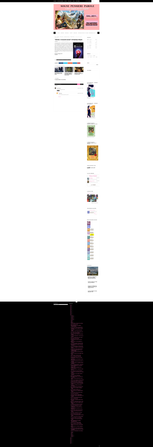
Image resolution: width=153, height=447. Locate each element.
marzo (72, 434)
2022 (71, 309)
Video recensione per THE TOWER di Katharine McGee (76, 325)
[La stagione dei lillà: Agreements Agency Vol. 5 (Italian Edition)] (95, 201)
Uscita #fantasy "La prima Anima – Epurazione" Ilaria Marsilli (58, 74)
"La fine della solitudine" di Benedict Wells (77, 343)
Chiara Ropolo (59, 88)
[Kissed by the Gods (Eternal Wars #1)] (94, 196)
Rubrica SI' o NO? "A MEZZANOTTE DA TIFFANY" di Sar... (76, 367)
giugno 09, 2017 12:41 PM (80, 93)
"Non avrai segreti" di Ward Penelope (76, 423)
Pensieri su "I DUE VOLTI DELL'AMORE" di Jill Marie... (77, 353)
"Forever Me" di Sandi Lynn (74, 393)
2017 (71, 314)
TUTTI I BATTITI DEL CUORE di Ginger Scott (77, 331)
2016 (71, 437)
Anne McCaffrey (91, 178)
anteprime (58, 59)
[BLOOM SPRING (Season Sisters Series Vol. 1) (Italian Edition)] (95, 196)
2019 (71, 312)
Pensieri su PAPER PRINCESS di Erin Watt (76, 397)
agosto (72, 320)
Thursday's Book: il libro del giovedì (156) (76, 409)
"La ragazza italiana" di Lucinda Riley (76, 417)
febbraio (72, 435)
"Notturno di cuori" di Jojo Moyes (75, 375)
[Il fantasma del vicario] (94, 201)
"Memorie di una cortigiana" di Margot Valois (76, 388)
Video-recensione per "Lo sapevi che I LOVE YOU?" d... (77, 369)
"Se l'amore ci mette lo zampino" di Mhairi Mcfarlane (77, 328)
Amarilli (90, 211)
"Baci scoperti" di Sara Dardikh (75, 332)
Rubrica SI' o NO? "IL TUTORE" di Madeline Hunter (77, 426)
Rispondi (58, 90)
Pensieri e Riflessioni (90, 55)
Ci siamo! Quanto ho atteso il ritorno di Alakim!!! (76, 340)
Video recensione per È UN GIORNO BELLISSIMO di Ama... (76, 421)
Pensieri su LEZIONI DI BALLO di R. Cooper (76, 337)
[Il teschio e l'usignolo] (88, 182)
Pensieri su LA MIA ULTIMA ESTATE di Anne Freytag (77, 334)
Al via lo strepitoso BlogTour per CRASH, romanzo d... (76, 357)
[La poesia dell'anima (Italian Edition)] (91, 196)
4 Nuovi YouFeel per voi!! (74, 324)
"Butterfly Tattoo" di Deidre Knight (76, 422)
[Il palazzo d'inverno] (91, 201)
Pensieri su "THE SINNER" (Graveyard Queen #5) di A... (77, 347)
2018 (71, 313)
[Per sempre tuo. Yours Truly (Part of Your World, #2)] (88, 201)
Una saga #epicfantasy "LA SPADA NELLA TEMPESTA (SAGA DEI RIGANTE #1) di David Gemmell (68, 74)
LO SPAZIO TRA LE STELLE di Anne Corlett (76, 392)
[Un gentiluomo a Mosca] (89, 196)
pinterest (93, 44)
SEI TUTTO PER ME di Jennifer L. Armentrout (77, 364)
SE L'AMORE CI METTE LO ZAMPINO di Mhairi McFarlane (77, 363)
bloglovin (93, 39)
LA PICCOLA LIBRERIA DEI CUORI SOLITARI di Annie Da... (77, 352)
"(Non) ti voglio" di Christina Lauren (76, 355)
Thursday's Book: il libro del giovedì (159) (76, 327)
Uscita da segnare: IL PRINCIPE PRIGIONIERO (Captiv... (77, 383)
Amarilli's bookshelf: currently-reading (93, 176)
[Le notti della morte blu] (92, 201)
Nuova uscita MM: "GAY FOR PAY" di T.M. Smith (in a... (76, 408)
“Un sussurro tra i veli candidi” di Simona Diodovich (76, 374)
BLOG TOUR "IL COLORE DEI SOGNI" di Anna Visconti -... (77, 400)
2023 (71, 308)
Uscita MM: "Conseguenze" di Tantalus (76, 412)
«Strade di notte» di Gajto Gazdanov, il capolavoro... (76, 406)
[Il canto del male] (89, 201)
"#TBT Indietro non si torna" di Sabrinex (76, 370)
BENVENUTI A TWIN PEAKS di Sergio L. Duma (77, 401)
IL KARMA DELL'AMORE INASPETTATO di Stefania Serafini (76, 350)
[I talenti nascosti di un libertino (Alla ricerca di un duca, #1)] (89, 199)
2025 (71, 306)
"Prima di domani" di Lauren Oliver (76, 413)
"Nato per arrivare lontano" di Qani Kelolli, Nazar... (77, 424)
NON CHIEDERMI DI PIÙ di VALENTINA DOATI (77, 386)
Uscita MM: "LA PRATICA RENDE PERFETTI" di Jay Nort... (77, 396)
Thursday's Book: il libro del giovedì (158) (76, 348)
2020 (71, 311)
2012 (71, 442)
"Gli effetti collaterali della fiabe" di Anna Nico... (77, 378)
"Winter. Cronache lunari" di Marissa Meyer (77, 416)
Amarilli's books (90, 193)
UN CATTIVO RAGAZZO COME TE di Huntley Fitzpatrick (77, 344)
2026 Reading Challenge (92, 210)
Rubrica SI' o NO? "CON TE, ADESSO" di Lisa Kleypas (77, 402)
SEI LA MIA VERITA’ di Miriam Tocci (75, 389)
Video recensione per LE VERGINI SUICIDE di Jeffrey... (77, 391)
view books (96, 214)
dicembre (72, 315)
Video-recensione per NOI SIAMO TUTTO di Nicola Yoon (77, 359)
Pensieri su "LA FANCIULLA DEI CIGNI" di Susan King (76, 385)
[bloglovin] (90, 1)
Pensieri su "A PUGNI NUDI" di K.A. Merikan (77, 430)
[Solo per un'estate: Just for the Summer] (97, 199)
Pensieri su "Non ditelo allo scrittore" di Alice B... (76, 411)
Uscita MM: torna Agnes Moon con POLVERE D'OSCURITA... (77, 429)
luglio (72, 321)
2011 (71, 443)
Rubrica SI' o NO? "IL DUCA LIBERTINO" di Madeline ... (76, 341)
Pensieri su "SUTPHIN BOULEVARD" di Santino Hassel (77, 415)
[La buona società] (88, 196)
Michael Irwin (91, 181)
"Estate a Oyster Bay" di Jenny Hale (76, 356)
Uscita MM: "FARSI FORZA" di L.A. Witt (76, 405)
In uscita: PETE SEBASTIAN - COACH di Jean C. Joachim (77, 336)
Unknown (60, 93)
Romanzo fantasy (69, 59)
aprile (72, 433)
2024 (71, 307)
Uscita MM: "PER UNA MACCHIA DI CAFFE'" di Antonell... (77, 361)
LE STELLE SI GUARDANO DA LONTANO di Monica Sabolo (76, 366)
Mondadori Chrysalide (65, 59)
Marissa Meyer (60, 59)
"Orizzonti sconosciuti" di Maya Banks (76, 394)
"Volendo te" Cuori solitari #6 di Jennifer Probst (76, 330)
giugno (72, 322)
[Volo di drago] (88, 179)
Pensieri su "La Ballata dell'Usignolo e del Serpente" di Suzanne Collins (79, 74)
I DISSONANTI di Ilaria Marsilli (75, 338)
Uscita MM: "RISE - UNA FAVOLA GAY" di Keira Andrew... (77, 372)
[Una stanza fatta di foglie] (92, 196)
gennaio (72, 436)
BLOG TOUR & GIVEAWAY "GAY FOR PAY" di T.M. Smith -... (77, 376)
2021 (71, 310)
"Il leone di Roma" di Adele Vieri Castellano (77, 323)
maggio (72, 432)
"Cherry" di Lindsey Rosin (74, 398)
